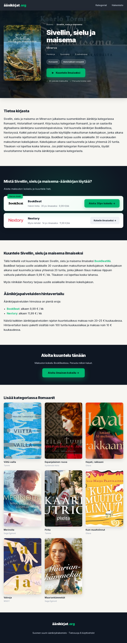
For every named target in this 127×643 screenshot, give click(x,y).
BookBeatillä (102, 261)
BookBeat (13, 308)
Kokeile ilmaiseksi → (105, 220)
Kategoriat (101, 5)
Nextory (12, 313)
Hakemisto (117, 5)
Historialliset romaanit (73, 62)
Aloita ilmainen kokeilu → (63, 372)
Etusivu (49, 24)
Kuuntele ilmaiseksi (68, 72)
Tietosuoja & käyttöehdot (81, 633)
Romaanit (53, 62)
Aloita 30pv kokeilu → (102, 203)
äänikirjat (15, 5)
